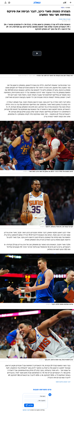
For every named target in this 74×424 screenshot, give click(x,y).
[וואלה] (37, 3)
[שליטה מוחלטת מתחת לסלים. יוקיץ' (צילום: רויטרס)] (37, 280)
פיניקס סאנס (59, 382)
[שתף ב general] (5, 3)
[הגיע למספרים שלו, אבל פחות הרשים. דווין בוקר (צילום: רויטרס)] (37, 335)
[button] (64, 2)
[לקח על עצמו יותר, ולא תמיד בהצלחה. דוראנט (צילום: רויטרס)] (37, 202)
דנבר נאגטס (66, 382)
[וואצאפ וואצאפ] (9, 3)
